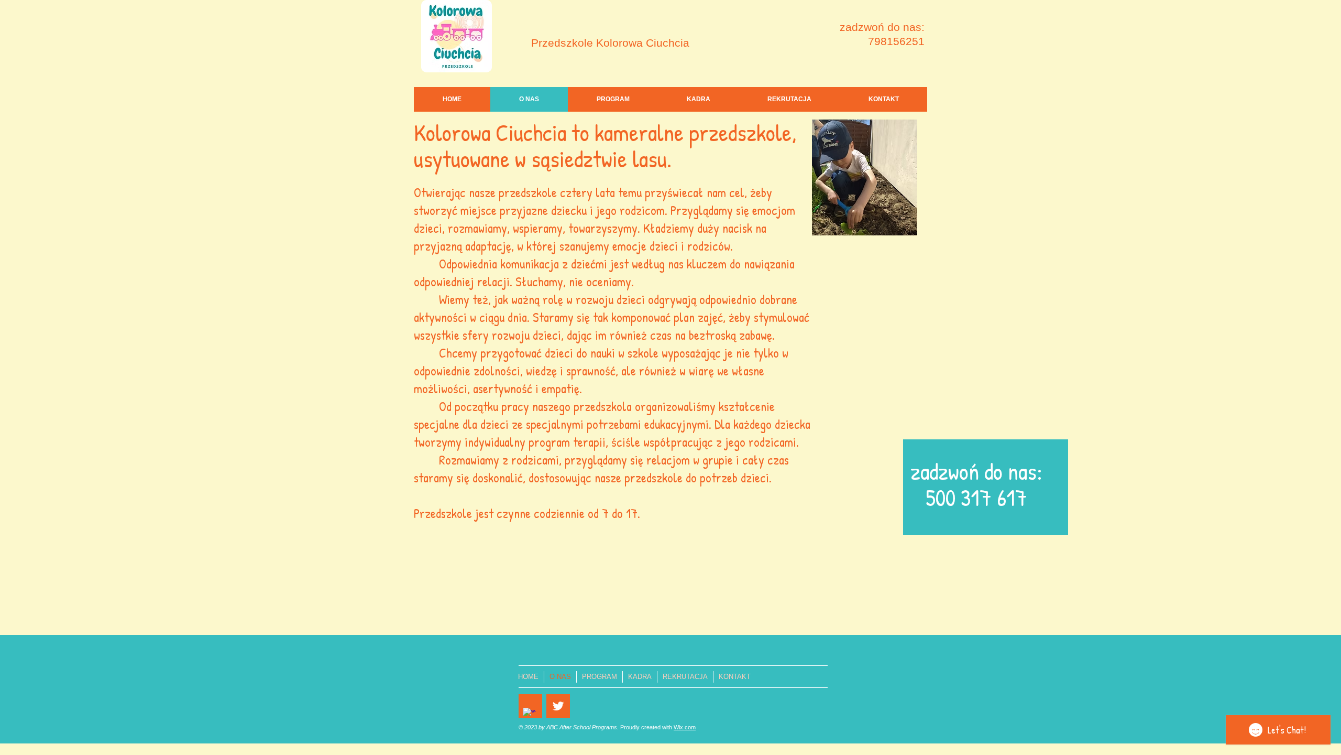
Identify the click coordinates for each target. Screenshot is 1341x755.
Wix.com (685, 727)
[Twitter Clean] (558, 706)
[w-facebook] (529, 714)
